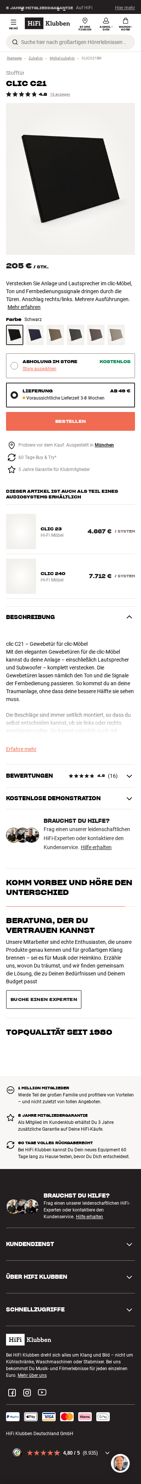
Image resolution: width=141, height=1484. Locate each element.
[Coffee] (55, 335)
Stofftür (15, 73)
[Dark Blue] (35, 335)
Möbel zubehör (62, 58)
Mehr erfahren (24, 307)
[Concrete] (96, 335)
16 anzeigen (60, 94)
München (104, 445)
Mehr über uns (32, 1375)
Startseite (14, 58)
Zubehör (36, 58)
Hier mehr (125, 7)
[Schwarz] (14, 335)
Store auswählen (39, 368)
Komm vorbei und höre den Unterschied (69, 887)
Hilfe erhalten (96, 847)
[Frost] (116, 335)
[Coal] (75, 335)
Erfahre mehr (21, 749)
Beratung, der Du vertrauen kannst (50, 925)
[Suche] (15, 42)
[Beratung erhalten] (120, 1463)
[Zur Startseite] (47, 23)
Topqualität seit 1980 (59, 1032)
